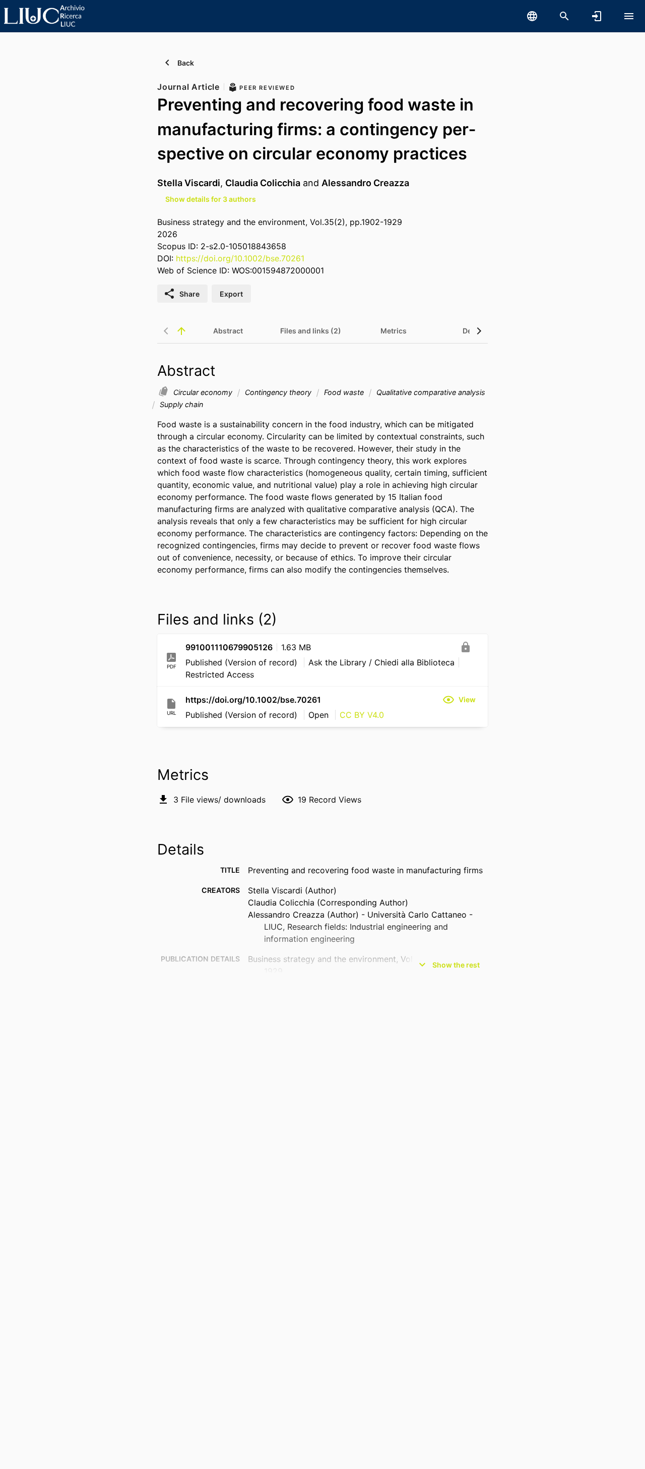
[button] (459, 700)
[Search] (564, 16)
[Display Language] (532, 16)
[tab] (227, 331)
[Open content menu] (629, 16)
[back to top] (181, 331)
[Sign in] (597, 16)
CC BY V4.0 (362, 715)
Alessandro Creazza (365, 183)
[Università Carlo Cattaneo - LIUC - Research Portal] (44, 16)
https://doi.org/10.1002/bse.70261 (240, 258)
